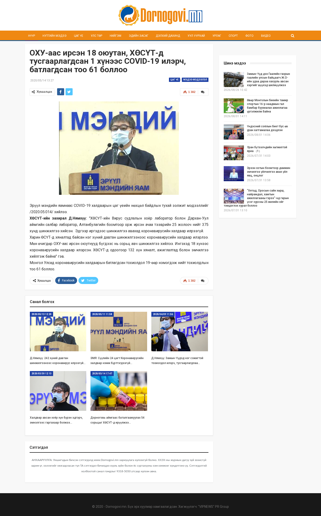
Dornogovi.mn (116, 506)
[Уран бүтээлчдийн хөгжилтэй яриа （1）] (234, 152)
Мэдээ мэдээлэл (195, 79)
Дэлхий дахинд (168, 35)
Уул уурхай (196, 35)
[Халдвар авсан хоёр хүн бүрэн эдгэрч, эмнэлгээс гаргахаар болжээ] (58, 391)
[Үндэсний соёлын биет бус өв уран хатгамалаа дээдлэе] (234, 132)
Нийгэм (115, 35)
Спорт (233, 35)
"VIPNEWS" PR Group (213, 506)
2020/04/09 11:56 (163, 314)
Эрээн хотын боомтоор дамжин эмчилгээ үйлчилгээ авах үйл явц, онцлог (268, 171)
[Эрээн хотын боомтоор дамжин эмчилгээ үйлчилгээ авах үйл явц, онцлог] (234, 173)
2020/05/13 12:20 (41, 314)
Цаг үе (78, 35)
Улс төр (96, 35)
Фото (249, 35)
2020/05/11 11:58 (102, 314)
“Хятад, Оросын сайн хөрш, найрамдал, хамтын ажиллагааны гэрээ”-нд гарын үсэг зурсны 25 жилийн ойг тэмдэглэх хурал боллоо (256, 198)
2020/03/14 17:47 (102, 373)
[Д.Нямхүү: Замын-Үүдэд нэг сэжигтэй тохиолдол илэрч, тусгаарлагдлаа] (179, 332)
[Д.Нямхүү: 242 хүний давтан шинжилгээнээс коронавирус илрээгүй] (58, 332)
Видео (266, 35)
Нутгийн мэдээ (55, 35)
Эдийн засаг (138, 35)
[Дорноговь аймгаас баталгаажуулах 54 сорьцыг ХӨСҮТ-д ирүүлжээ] (118, 391)
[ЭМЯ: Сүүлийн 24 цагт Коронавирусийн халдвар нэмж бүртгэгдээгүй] (118, 332)
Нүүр (31, 35)
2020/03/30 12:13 (41, 373)
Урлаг (216, 35)
